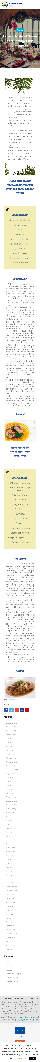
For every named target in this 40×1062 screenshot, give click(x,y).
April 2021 (9, 918)
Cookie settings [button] (20, 1058)
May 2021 (9, 914)
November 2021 (11, 890)
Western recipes (13, 981)
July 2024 (9, 777)
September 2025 (12, 735)
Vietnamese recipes (14, 974)
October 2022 (11, 848)
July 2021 (9, 906)
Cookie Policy (32, 998)
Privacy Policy (20, 998)
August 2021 (10, 902)
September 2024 (12, 770)
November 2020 (12, 937)
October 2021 (11, 894)
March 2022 (10, 875)
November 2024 (11, 762)
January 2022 (10, 883)
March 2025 (10, 750)
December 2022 (11, 840)
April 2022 (9, 871)
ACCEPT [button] (32, 1058)
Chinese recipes (12, 977)
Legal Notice (8, 998)
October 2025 (11, 731)
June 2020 (10, 949)
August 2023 (10, 816)
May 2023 (9, 828)
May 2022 (9, 867)
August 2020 (10, 945)
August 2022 (10, 855)
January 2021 (10, 929)
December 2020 (12, 933)
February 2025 (11, 754)
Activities (9, 966)
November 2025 (11, 727)
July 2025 (9, 738)
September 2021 (12, 898)
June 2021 (9, 910)
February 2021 (11, 926)
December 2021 (11, 887)
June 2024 (9, 781)
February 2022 (11, 879)
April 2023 (9, 832)
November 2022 (11, 844)
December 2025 (11, 723)
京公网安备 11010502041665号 (28, 1020)
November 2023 (11, 805)
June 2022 (9, 863)
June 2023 (9, 824)
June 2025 (9, 742)
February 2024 (11, 797)
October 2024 (11, 766)
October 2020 (11, 941)
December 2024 (11, 758)
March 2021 (10, 922)
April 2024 (9, 789)
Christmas (11, 699)
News (8, 962)
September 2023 (12, 813)
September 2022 (12, 852)
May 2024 (9, 785)
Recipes (20, 30)
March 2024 (10, 793)
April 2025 (9, 746)
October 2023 (11, 809)
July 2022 (9, 859)
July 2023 (9, 820)
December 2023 (11, 801)
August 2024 (10, 774)
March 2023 (10, 836)
